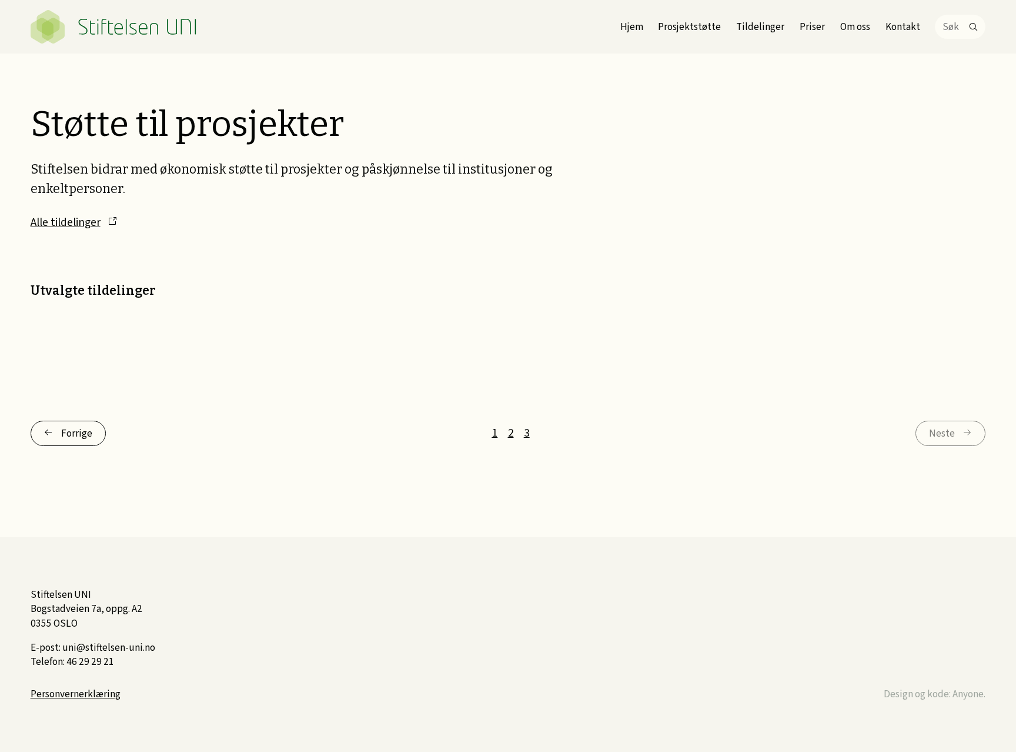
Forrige (76, 433)
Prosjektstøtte (689, 26)
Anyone (968, 694)
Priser (812, 26)
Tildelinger (760, 26)
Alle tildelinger (66, 222)
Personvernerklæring (76, 694)
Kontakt (902, 26)
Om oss (855, 26)
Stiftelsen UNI (114, 27)
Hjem (631, 26)
